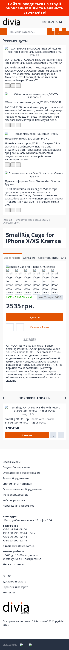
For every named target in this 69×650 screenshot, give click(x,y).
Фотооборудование (15, 494)
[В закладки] (10, 327)
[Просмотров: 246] (18, 125)
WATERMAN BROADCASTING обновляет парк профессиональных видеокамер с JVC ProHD (33, 61)
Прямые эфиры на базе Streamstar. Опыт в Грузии (32, 182)
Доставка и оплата (14, 581)
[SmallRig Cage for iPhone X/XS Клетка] (34, 267)
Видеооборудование (16, 467)
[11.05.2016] (12, 85)
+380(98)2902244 (50, 22)
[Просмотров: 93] (18, 164)
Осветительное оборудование (22, 489)
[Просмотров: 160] (18, 85)
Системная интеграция (17, 483)
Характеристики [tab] (48, 257)
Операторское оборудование (33, 219)
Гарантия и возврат (15, 587)
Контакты (9, 592)
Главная (7, 219)
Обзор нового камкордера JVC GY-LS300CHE (33, 102)
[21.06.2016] (12, 164)
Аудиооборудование (16, 478)
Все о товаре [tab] (12, 257)
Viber (33, 533)
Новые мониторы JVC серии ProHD (27, 138)
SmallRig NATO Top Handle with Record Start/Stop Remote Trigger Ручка (29, 420)
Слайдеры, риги (11, 222)
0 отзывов (30, 338)
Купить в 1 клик (40, 327)
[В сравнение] (20, 327)
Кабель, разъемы (14, 500)
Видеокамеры (12, 461)
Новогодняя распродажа (18, 505)
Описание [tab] (29, 257)
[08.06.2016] (12, 125)
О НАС (7, 576)
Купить (35, 317)
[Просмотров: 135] (18, 210)
